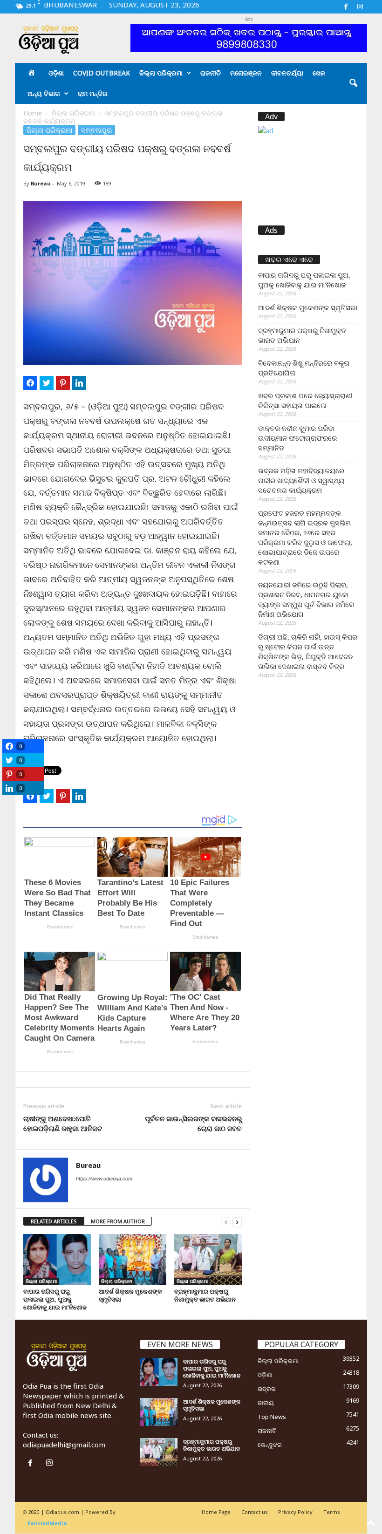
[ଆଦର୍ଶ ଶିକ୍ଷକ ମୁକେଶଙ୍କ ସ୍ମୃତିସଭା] (132, 1259)
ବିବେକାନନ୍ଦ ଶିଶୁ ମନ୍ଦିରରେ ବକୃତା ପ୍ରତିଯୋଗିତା (303, 367)
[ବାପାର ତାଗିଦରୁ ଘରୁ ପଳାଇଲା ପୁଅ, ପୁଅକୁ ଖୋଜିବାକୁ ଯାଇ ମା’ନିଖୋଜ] (57, 1259)
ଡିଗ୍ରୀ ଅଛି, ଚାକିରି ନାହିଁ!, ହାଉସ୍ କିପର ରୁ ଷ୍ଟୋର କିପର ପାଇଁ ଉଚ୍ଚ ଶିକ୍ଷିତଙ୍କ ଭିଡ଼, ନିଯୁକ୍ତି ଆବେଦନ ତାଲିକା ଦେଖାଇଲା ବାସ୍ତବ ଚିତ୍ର (307, 651)
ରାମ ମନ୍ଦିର (93, 93)
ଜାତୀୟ (266, 1402)
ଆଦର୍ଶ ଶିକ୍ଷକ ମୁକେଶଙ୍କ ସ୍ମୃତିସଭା (130, 1295)
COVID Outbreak (101, 72)
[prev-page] (226, 1222)
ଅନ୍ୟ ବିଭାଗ (43, 93)
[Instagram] (360, 7)
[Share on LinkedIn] (79, 383)
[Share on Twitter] (47, 383)
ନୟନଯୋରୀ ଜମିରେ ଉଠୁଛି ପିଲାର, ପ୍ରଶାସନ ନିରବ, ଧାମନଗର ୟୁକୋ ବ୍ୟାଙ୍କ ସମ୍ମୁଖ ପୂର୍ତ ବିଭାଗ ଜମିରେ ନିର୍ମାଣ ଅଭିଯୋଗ (306, 599)
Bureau (41, 183)
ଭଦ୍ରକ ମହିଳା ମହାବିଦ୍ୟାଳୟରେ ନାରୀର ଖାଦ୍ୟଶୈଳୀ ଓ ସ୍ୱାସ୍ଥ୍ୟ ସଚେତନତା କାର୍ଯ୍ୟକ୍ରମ (301, 480)
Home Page (216, 1511)
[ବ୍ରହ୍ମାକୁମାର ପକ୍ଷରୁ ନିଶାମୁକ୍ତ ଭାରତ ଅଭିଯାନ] (208, 1259)
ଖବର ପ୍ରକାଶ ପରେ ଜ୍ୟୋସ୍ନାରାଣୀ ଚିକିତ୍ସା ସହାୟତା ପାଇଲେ (305, 400)
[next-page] (237, 1222)
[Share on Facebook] (30, 383)
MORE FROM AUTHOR (118, 1221)
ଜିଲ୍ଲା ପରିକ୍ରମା (161, 72)
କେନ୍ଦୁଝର (270, 1444)
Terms (331, 1511)
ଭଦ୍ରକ (267, 1388)
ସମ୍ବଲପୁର (96, 130)
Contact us (254, 1511)
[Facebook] (345, 7)
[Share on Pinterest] (63, 383)
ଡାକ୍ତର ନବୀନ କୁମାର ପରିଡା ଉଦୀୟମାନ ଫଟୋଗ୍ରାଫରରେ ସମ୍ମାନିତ (297, 437)
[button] (353, 83)
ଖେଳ (319, 72)
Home (32, 113)
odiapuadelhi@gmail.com (64, 1444)
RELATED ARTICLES (54, 1221)
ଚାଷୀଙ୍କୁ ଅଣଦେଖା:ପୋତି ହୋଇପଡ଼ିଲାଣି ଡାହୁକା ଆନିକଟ (62, 1123)
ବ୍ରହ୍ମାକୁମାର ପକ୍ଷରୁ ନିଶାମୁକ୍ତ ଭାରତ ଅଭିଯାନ (205, 1295)
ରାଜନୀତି (210, 72)
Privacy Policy (295, 1511)
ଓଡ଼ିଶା (56, 72)
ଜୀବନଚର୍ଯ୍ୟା (287, 72)
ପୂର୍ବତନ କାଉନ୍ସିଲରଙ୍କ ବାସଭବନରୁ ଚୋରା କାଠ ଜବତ (193, 1123)
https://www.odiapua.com (104, 1178)
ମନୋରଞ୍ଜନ (246, 72)
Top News (272, 1416)
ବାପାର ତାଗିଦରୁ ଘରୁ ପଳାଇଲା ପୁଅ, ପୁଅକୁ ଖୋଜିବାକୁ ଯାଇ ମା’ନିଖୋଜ (55, 1299)
